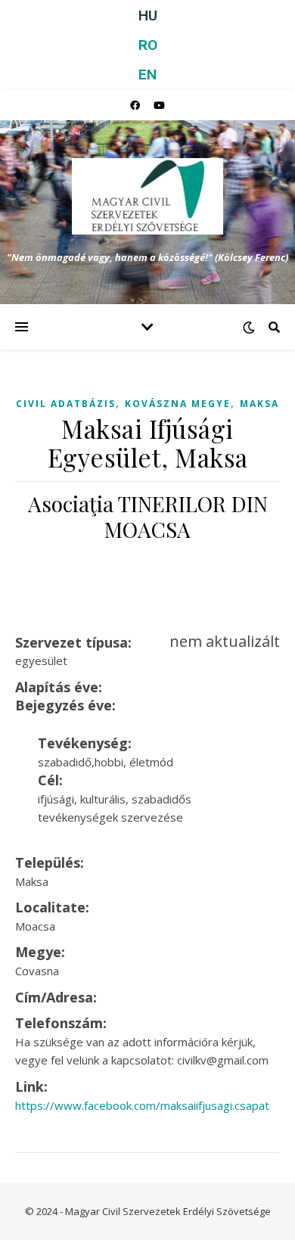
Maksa (259, 403)
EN (147, 74)
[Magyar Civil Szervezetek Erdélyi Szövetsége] (147, 196)
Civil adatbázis (66, 403)
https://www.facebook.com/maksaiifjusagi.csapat (142, 1105)
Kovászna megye (178, 403)
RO (147, 45)
